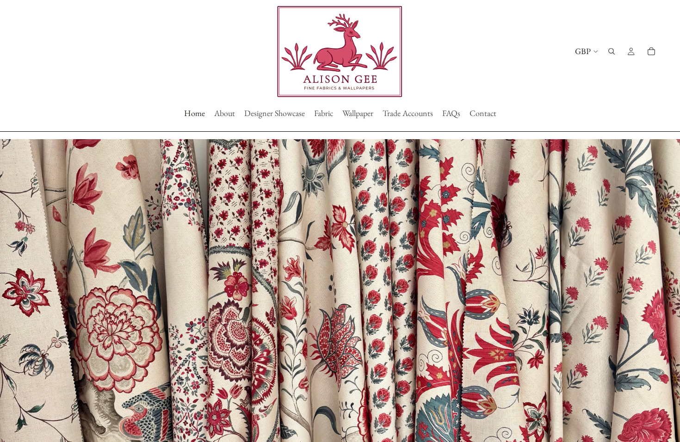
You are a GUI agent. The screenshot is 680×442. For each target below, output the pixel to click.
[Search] (611, 51)
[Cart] (651, 51)
